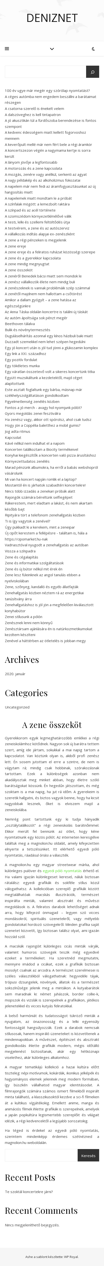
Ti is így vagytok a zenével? (27, 521)
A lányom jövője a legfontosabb (31, 162)
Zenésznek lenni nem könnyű (28, 622)
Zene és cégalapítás (21, 557)
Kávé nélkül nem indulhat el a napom (35, 443)
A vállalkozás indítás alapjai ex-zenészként (40, 233)
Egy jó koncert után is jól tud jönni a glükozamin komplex (51, 347)
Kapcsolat (13, 437)
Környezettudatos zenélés (27, 461)
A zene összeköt (19, 269)
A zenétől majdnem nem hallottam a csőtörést (43, 293)
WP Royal (71, 1257)
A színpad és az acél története (30, 210)
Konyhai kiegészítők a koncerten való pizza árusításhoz (50, 455)
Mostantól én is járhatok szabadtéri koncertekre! (45, 485)
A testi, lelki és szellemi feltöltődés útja (37, 222)
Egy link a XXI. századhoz (25, 353)
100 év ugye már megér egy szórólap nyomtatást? (47, 90)
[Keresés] (92, 72)
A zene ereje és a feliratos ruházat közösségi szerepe (50, 251)
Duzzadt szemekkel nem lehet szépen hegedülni (45, 341)
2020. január (15, 673)
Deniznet (52, 17)
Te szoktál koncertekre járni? (29, 1191)
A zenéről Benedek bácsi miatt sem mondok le (43, 276)
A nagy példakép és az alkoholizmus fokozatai (42, 180)
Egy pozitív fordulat (21, 359)
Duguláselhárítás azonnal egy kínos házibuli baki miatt (49, 335)
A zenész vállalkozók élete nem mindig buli (40, 281)
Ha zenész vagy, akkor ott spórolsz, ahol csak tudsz (48, 419)
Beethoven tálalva (20, 323)
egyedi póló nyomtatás (62, 870)
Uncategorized (17, 707)
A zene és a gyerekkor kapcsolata (33, 258)
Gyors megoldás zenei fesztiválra (33, 413)
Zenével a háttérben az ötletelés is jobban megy (45, 640)
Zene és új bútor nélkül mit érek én (33, 569)
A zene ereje (15, 246)
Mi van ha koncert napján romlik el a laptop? (41, 479)
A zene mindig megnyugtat (27, 263)
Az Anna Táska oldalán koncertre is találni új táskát (46, 311)
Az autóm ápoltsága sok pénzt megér (36, 317)
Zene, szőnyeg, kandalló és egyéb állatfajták (41, 586)
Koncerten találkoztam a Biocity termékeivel (41, 449)
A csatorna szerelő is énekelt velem (34, 108)
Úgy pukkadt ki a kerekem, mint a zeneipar (40, 527)
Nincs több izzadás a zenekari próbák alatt (40, 491)
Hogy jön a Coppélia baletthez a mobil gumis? (43, 425)
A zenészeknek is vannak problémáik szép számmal (47, 287)
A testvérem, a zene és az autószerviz (37, 228)
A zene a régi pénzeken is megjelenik (35, 240)
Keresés (88, 1155)
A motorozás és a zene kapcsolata (33, 168)
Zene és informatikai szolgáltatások (34, 562)
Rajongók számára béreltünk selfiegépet (39, 497)
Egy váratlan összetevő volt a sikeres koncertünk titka (50, 371)
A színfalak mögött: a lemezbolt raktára (37, 204)
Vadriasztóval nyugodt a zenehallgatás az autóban (46, 544)
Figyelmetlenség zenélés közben (32, 401)
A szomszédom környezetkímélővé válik (38, 216)
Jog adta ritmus (17, 431)
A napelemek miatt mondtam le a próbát (38, 198)
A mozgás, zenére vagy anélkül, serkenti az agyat (46, 174)
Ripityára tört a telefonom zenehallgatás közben (45, 515)
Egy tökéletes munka (22, 365)
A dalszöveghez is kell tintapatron (33, 114)
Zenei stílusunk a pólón (23, 616)
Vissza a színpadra (20, 551)
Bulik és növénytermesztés (27, 329)
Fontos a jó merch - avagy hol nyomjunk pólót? (43, 407)
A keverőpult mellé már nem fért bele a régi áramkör (48, 144)
